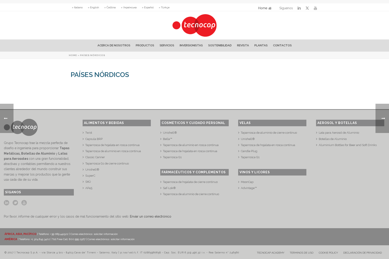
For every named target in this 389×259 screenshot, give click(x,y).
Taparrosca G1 (172, 157)
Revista (243, 45)
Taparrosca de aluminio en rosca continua (113, 151)
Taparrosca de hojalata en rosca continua (112, 145)
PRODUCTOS (145, 45)
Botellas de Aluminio (333, 139)
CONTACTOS (282, 45)
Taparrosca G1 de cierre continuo (107, 163)
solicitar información (106, 234)
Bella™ (167, 139)
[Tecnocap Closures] (194, 25)
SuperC (90, 175)
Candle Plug (249, 151)
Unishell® (92, 169)
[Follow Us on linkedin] (6, 203)
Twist (88, 132)
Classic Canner (95, 157)
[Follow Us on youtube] (24, 203)
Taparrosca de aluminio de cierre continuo (191, 194)
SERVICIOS (167, 45)
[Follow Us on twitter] (15, 203)
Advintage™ (249, 188)
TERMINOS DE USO (301, 252)
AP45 (88, 188)
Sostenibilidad (220, 45)
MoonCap (247, 182)
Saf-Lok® (169, 188)
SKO (88, 181)
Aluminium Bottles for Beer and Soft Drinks (348, 145)
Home (262, 8)
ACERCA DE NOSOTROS (113, 45)
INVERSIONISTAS (191, 45)
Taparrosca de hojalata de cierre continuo (190, 182)
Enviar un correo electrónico (150, 216)
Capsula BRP (94, 139)
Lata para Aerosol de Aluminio (339, 132)
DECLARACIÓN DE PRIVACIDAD (362, 252)
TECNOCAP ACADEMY (270, 252)
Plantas (261, 45)
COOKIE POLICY (328, 252)
